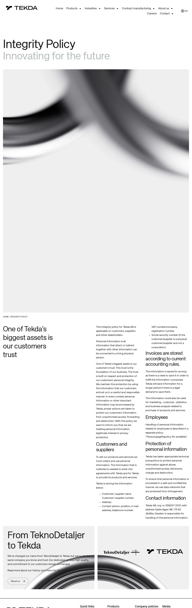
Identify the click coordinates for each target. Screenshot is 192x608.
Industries (91, 8)
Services (109, 8)
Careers (152, 13)
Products (71, 8)
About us (163, 8)
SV (185, 10)
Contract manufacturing (136, 8)
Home (59, 8)
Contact (165, 13)
